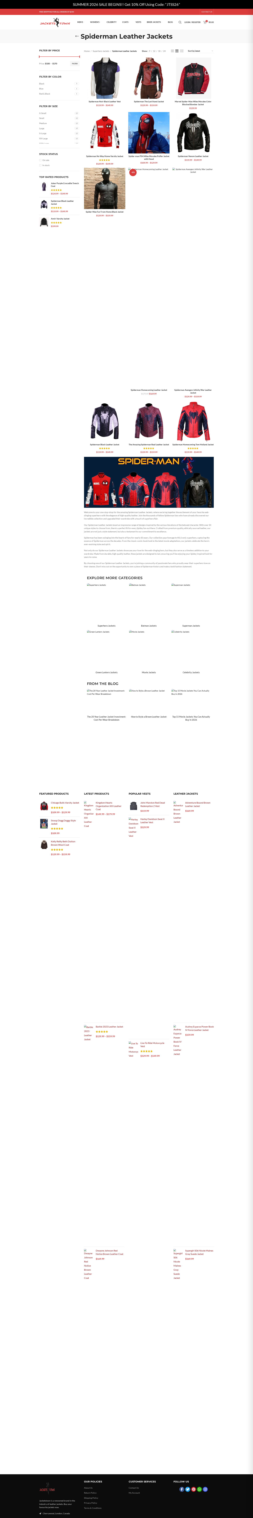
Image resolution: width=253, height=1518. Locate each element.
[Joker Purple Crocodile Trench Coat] (44, 188)
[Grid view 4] (181, 51)
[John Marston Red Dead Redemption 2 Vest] (133, 807)
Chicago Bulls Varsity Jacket (65, 802)
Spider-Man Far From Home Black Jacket (104, 212)
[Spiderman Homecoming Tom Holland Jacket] (193, 421)
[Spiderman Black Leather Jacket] (44, 206)
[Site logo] (55, 22)
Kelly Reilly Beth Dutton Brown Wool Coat (63, 843)
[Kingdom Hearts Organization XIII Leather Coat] (89, 910)
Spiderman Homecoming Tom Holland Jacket (193, 444)
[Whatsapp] (199, 1489)
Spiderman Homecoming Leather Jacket (149, 390)
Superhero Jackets (101, 51)
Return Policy (90, 1493)
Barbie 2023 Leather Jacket (109, 1026)
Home (87, 51)
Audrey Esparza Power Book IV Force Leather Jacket (199, 1028)
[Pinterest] (193, 1489)
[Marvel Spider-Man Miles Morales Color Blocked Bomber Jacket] (193, 78)
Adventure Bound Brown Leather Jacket (197, 804)
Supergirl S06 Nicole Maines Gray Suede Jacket (199, 1252)
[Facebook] (181, 1489)
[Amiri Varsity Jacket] (44, 222)
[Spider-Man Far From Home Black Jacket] (104, 188)
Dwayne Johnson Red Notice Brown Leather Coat (109, 1252)
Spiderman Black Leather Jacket (62, 202)
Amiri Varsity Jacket (60, 218)
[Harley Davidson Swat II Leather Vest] (133, 927)
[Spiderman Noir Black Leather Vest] (104, 78)
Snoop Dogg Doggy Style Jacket (63, 822)
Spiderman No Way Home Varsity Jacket (104, 156)
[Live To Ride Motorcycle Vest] (133, 1151)
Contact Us (134, 1488)
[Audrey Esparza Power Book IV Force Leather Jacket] (178, 1134)
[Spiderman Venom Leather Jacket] (193, 132)
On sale (45, 160)
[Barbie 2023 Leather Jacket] (89, 1134)
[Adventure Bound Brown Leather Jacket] (178, 910)
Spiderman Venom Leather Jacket (193, 156)
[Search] (180, 22)
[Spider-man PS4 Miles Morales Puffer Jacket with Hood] (149, 132)
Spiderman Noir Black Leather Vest (105, 101)
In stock (45, 165)
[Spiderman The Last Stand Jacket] (149, 78)
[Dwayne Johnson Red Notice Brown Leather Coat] (89, 1358)
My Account (134, 1493)
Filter (75, 63)
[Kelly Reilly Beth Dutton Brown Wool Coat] (44, 848)
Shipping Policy (91, 1498)
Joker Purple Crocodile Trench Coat (65, 184)
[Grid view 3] (177, 51)
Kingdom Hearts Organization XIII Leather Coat (108, 806)
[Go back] (77, 36)
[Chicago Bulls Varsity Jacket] (44, 807)
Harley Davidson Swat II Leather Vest (152, 821)
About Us (88, 1488)
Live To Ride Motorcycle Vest (152, 1045)
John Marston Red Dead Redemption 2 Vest (152, 804)
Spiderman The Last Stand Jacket (149, 101)
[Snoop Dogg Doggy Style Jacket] (44, 827)
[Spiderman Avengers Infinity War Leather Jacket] (193, 277)
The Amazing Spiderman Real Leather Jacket (149, 444)
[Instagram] (205, 1489)
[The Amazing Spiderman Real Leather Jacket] (149, 421)
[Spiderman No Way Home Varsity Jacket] (104, 132)
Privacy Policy (90, 1503)
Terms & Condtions (92, 1508)
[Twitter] (187, 1489)
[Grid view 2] (172, 51)
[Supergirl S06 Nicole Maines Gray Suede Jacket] (178, 1358)
